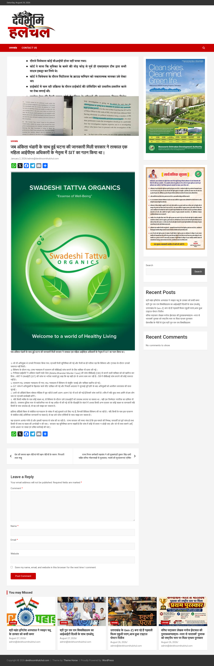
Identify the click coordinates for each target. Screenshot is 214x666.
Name (14, 526)
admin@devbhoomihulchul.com (43, 158)
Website (15, 553)
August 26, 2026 (118, 642)
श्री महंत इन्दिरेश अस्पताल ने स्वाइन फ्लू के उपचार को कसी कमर (172, 300)
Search (149, 265)
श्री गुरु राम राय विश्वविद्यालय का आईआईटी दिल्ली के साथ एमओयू (173, 304)
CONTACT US (29, 47)
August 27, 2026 (17, 638)
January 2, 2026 (18, 158)
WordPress (108, 660)
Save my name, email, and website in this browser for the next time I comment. (55, 567)
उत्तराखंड (13, 47)
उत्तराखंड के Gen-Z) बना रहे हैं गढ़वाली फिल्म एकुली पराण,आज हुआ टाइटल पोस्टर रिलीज (131, 634)
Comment (17, 488)
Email (14, 539)
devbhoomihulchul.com (37, 660)
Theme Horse (71, 660)
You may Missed (20, 592)
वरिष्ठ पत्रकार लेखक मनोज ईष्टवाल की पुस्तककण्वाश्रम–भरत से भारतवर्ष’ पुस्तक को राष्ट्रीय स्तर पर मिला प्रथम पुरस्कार (183, 634)
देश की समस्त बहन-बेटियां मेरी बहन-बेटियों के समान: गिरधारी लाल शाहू (39, 456)
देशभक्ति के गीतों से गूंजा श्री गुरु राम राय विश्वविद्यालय (168, 322)
